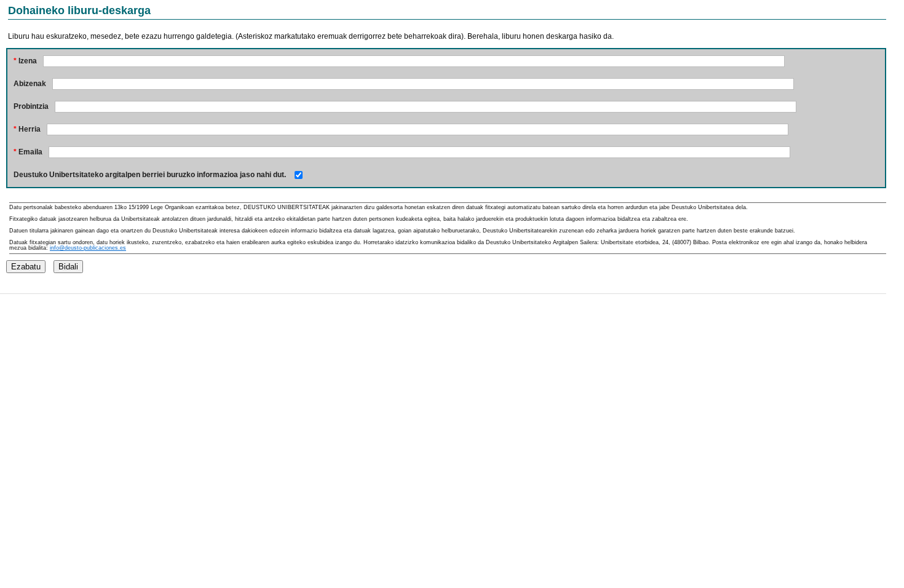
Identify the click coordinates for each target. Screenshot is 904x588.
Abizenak (30, 83)
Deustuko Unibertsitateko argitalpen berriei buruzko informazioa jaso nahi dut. (150, 174)
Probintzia (31, 106)
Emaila (28, 152)
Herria (27, 129)
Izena (25, 61)
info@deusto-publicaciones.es (88, 248)
